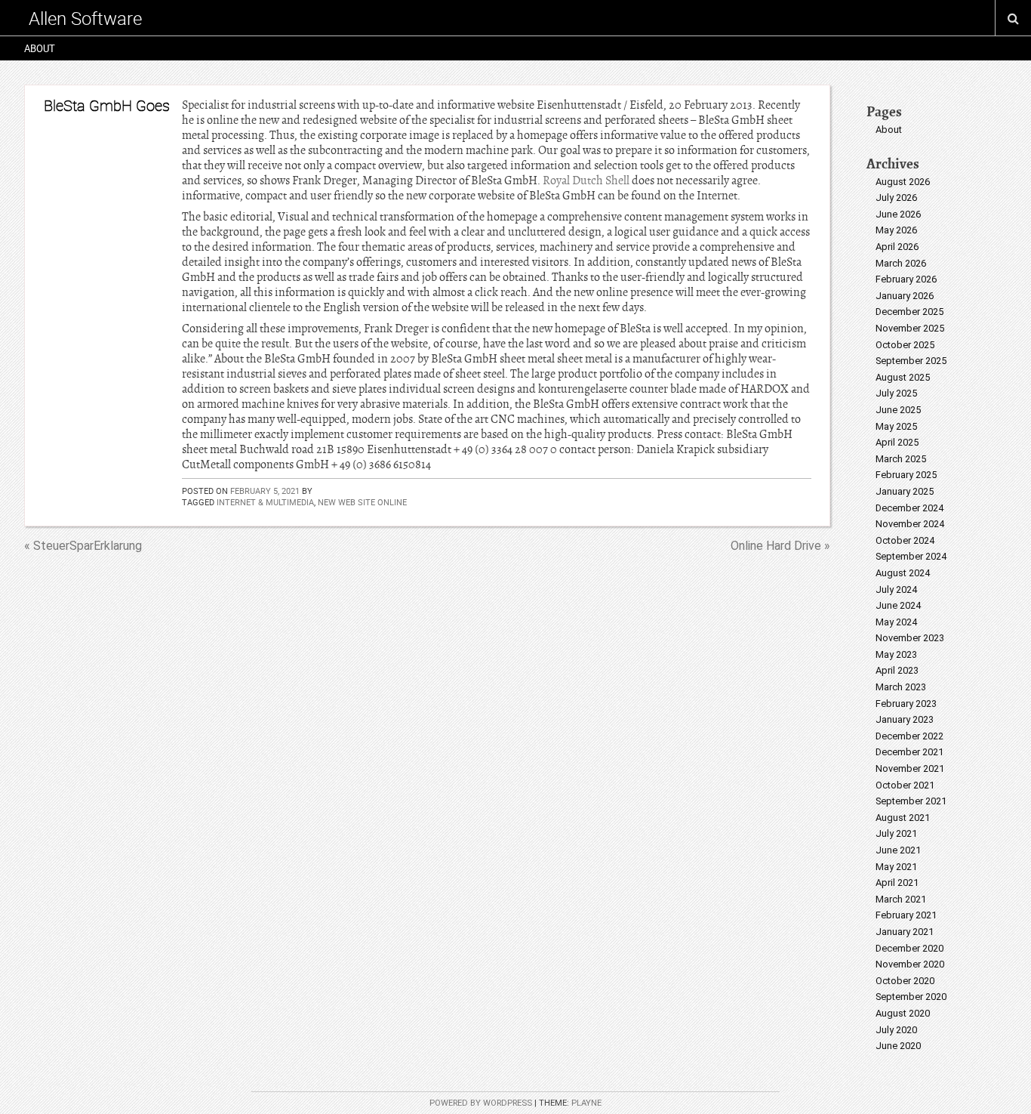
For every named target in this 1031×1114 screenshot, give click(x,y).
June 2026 (898, 214)
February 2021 (906, 915)
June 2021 (898, 850)
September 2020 (911, 996)
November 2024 (910, 523)
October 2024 (905, 540)
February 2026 (906, 279)
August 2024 (903, 573)
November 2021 (910, 768)
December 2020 (909, 948)
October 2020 (905, 980)
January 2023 (905, 719)
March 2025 (901, 458)
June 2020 (898, 1045)
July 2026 (896, 197)
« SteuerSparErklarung (83, 545)
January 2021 (905, 931)
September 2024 (911, 556)
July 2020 (896, 1029)
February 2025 (906, 474)
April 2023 (897, 670)
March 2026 (901, 263)
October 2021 (905, 785)
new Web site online (362, 502)
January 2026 (905, 295)
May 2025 (896, 426)
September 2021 (911, 801)
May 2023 (896, 654)
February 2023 (906, 703)
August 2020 (903, 1013)
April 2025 (897, 442)
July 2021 (896, 833)
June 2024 (898, 605)
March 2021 (901, 899)
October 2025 (905, 344)
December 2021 (909, 752)
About (39, 48)
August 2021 (903, 817)
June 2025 (898, 409)
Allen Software (85, 18)
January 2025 (905, 491)
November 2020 (910, 964)
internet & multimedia (265, 502)
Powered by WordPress (480, 1103)
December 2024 (909, 508)
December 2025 (909, 311)
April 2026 (897, 246)
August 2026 (903, 181)
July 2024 (896, 589)
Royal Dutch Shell (586, 180)
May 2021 (896, 866)
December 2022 (909, 736)
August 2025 (903, 377)
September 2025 (911, 360)
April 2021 (897, 882)
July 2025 (896, 393)
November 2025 (910, 328)
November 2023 (910, 637)
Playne (586, 1103)
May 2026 (896, 230)
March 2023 (901, 687)
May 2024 (896, 622)
